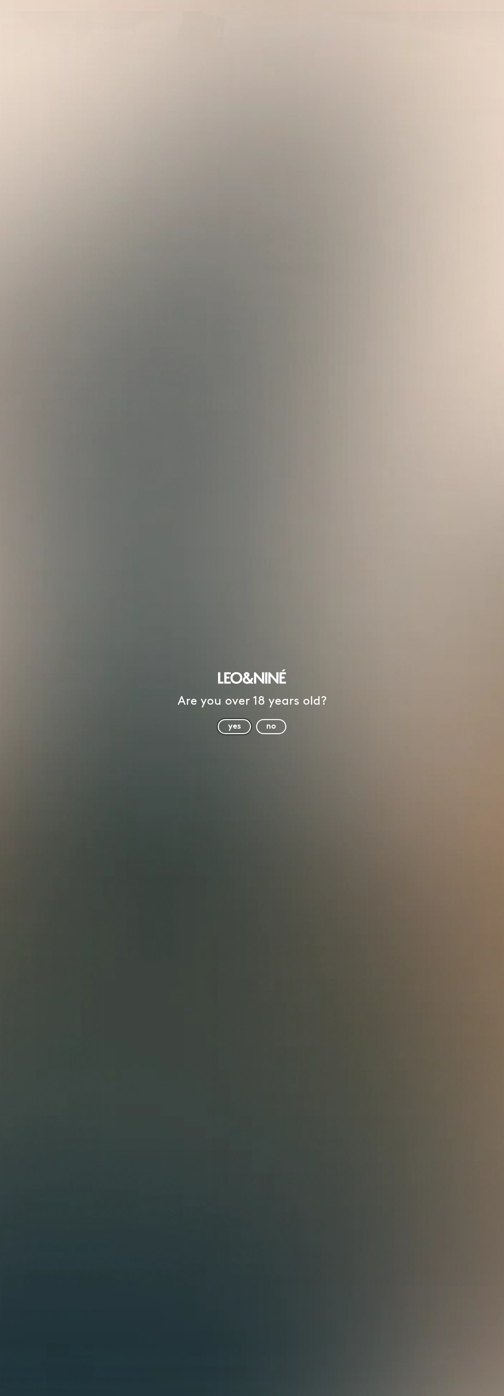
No (271, 725)
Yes (234, 725)
